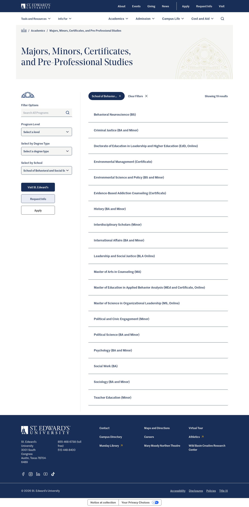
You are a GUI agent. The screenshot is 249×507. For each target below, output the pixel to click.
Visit (221, 6)
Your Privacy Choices (135, 502)
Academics (38, 30)
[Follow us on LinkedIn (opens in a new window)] (38, 474)
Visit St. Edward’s (38, 187)
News (165, 6)
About (121, 6)
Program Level (30, 124)
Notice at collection (103, 502)
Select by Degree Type (35, 143)
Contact (104, 428)
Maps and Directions (157, 428)
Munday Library (109, 445)
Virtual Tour (196, 428)
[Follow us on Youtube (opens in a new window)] (46, 474)
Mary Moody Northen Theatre (162, 445)
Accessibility (177, 490)
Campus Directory (110, 437)
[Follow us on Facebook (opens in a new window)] (23, 474)
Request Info (204, 6)
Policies (211, 490)
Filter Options (30, 105)
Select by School (31, 162)
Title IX (223, 490)
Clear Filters (135, 96)
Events (136, 6)
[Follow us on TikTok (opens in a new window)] (53, 474)
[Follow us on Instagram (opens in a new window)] (31, 474)
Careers (149, 437)
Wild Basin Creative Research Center (207, 447)
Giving (151, 6)
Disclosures (196, 490)
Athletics (194, 437)
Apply (185, 6)
